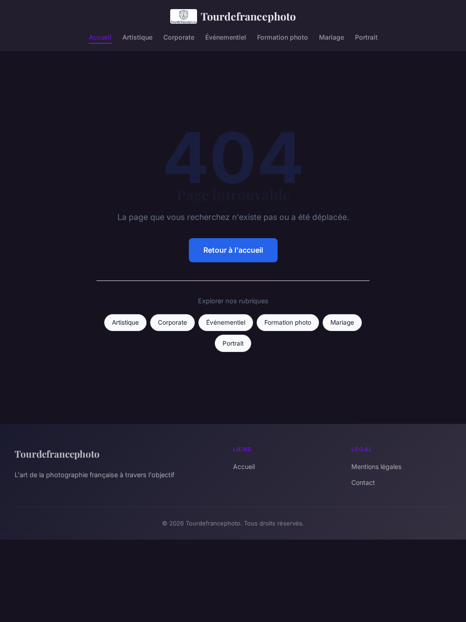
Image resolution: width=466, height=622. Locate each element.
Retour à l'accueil (233, 250)
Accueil (100, 37)
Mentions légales (376, 466)
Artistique (137, 37)
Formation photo (282, 37)
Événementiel (225, 37)
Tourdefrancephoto (248, 16)
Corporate (178, 37)
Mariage (331, 37)
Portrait (366, 37)
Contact (363, 482)
